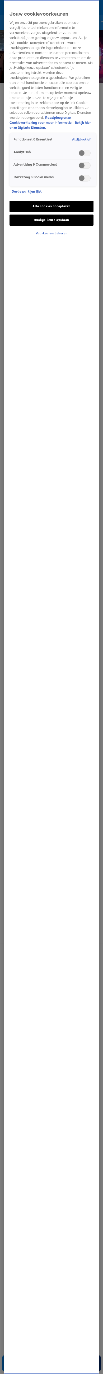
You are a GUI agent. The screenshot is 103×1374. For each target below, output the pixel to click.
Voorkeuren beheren (51, 233)
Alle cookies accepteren (51, 206)
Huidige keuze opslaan (51, 220)
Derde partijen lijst (27, 191)
